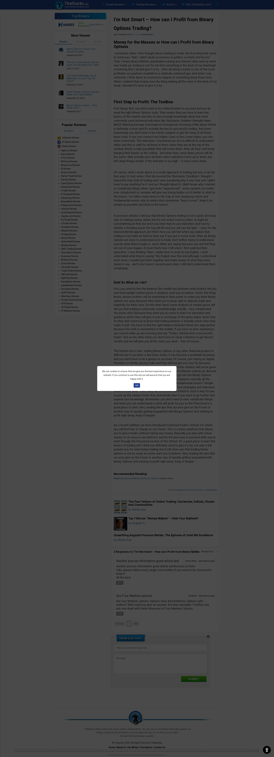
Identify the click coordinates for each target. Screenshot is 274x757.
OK (136, 385)
